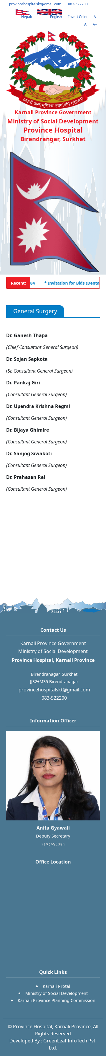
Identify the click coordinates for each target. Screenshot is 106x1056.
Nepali (26, 16)
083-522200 (77, 3)
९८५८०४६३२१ (53, 844)
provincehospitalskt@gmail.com (34, 4)
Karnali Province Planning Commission (56, 1000)
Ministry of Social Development (56, 993)
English (56, 16)
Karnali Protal (56, 986)
